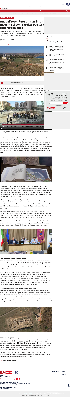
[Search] (67, 11)
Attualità (12, 363)
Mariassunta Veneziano (7, 39)
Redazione (21, 393)
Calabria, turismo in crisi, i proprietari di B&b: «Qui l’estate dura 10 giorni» (58, 69)
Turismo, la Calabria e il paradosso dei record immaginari (57, 55)
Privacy (34, 393)
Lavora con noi (61, 393)
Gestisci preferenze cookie (53, 393)
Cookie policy (38, 393)
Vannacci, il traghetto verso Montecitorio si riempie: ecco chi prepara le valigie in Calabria (57, 41)
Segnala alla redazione (28, 393)
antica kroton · (7, 360)
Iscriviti (66, 103)
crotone (14, 360)
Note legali (44, 393)
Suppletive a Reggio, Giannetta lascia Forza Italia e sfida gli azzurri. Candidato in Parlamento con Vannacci (58, 48)
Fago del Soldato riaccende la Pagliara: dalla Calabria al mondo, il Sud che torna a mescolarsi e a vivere (57, 61)
